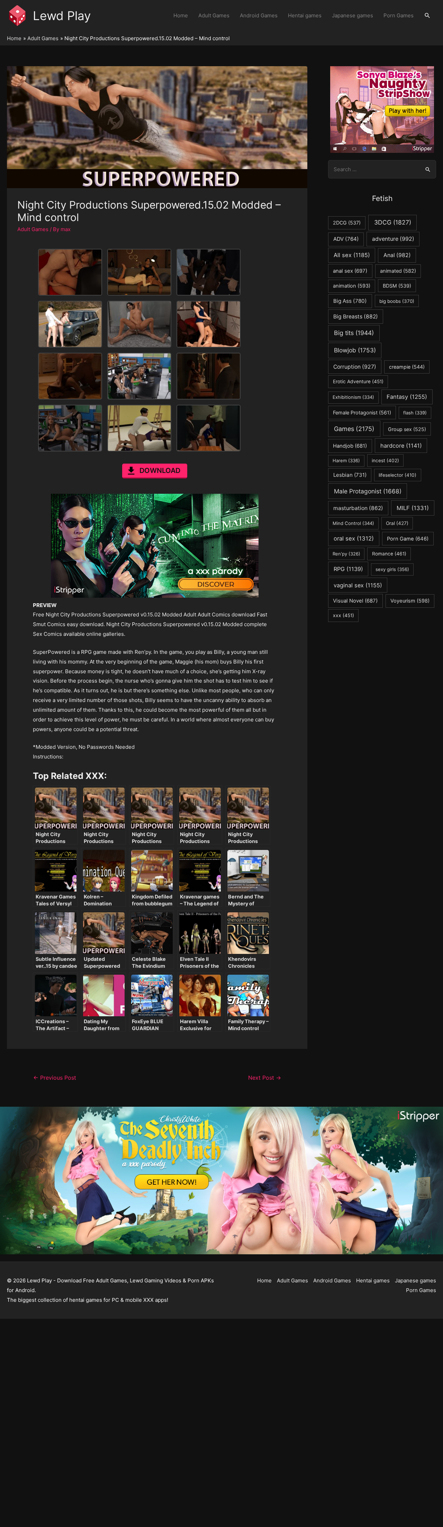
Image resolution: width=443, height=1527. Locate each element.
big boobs (396, 301)
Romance (389, 553)
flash (415, 412)
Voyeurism (410, 601)
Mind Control (353, 523)
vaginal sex (358, 585)
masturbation (358, 508)
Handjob (350, 446)
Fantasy (407, 396)
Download (159, 470)
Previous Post (54, 1077)
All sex (352, 255)
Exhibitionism (353, 397)
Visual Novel (355, 600)
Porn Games (398, 15)
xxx (343, 615)
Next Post (264, 1077)
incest (385, 460)
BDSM (397, 286)
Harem (346, 460)
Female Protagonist (362, 412)
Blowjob (355, 350)
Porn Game (407, 539)
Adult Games (213, 15)
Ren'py (346, 553)
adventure (393, 239)
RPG (348, 568)
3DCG (392, 222)
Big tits (354, 332)
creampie (407, 367)
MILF (413, 507)
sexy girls (392, 569)
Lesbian (350, 475)
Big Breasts (355, 316)
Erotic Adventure (358, 381)
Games (354, 428)
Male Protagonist (367, 491)
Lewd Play (62, 15)
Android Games (259, 15)
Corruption (354, 366)
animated (398, 271)
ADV (346, 239)
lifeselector (397, 475)
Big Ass (350, 301)
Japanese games (352, 15)
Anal (397, 255)
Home (180, 15)
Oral (397, 523)
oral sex (354, 538)
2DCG (347, 223)
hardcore (401, 445)
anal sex (350, 270)
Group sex (407, 429)
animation (351, 286)
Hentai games (305, 15)
